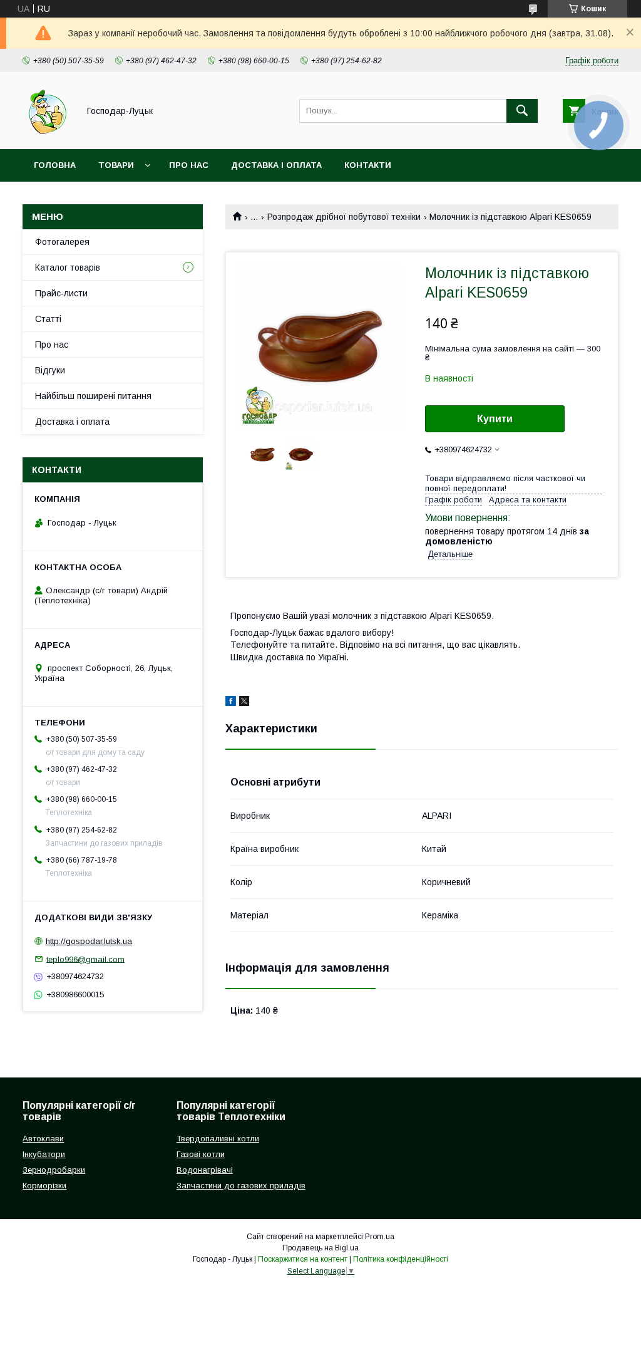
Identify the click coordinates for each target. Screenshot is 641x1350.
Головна (55, 165)
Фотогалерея (62, 242)
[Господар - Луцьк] (47, 133)
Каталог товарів (67, 267)
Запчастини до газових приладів (241, 1185)
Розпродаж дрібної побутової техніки (344, 217)
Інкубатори (44, 1154)
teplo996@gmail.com (85, 958)
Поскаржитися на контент (302, 1259)
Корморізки (44, 1185)
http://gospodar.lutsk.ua (89, 941)
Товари (116, 165)
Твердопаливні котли (218, 1138)
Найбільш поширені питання (93, 396)
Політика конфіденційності (400, 1259)
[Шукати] (522, 111)
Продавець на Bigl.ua (320, 1248)
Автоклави (43, 1138)
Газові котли (201, 1154)
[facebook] (230, 703)
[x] (244, 703)
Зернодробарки (54, 1170)
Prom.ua (379, 1236)
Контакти (367, 165)
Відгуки (50, 370)
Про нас (188, 165)
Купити (495, 418)
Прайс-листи (61, 293)
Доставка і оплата (276, 165)
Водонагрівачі (205, 1170)
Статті (48, 319)
